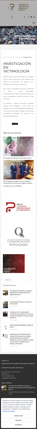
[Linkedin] (34, 17)
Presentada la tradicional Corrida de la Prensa (17, 158)
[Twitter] (31, 17)
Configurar (18, 425)
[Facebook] (28, 17)
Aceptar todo (18, 415)
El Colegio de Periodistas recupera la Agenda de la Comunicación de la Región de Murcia (21, 292)
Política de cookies (8, 411)
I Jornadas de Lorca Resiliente (12, 186)
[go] (31, 280)
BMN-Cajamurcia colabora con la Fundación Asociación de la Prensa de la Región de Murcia (17, 182)
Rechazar (18, 420)
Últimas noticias (27, 57)
